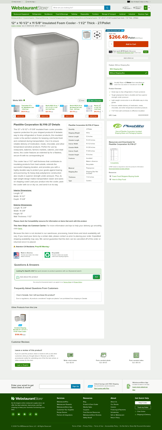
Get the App (31, 2)
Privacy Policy (78, 282)
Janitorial (122, 14)
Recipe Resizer (62, 412)
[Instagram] (13, 414)
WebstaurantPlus (62, 402)
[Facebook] (24, 414)
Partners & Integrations (65, 415)
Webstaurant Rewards (64, 404)
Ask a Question (96, 101)
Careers (113, 407)
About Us (114, 402)
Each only (112, 34)
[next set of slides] (102, 111)
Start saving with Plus (101, 388)
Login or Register (23, 365)
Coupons (86, 410)
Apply (146, 52)
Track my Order (143, 407)
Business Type (143, 14)
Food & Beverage (62, 14)
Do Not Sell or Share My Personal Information (135, 426)
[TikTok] (30, 414)
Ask (96, 277)
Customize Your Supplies (65, 410)
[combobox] (78, 8)
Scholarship (115, 412)
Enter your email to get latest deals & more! (22, 386)
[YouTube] (19, 414)
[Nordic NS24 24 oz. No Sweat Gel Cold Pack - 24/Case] (72, 111)
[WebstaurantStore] (29, 398)
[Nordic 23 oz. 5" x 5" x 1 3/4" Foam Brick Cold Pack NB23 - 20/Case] (96, 111)
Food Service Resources (91, 412)
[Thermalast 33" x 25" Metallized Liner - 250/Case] (23, 111)
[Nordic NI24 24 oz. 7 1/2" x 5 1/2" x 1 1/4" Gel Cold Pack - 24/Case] (48, 111)
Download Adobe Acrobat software (119, 169)
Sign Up (76, 386)
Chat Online (141, 411)
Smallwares (49, 14)
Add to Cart (20, 116)
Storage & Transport (109, 14)
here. (20, 228)
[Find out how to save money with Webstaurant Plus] (13, 106)
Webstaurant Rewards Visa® (125, 52)
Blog (84, 402)
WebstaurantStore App (64, 407)
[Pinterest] (36, 414)
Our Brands (115, 404)
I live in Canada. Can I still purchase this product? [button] (35, 295)
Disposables (85, 14)
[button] (86, 34)
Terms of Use (67, 282)
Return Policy (115, 417)
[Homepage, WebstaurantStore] (29, 7)
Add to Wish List (128, 58)
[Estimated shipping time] (142, 84)
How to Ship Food (125, 179)
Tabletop (74, 14)
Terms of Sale (76, 426)
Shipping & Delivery (144, 414)
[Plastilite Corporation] (128, 126)
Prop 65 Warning (42, 247)
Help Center (17, 2)
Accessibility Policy (111, 426)
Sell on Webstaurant (117, 415)
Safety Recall (87, 417)
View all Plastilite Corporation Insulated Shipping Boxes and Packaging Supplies (128, 132)
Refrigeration (36, 14)
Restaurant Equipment (21, 14)
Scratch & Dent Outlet (90, 404)
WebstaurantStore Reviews (92, 415)
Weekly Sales (87, 407)
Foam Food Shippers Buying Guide (130, 176)
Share (83, 100)
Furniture (95, 14)
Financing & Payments (118, 410)
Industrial (132, 14)
